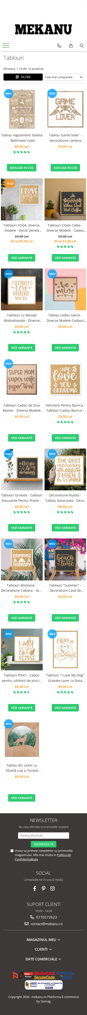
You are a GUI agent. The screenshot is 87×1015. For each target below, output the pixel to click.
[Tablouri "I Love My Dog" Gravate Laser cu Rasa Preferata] (65, 650)
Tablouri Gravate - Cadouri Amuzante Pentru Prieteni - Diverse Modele (21, 498)
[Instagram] (52, 888)
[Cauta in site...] (82, 45)
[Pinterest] (43, 888)
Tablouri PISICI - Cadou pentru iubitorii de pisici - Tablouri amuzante (22, 678)
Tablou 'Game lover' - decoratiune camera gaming (65, 138)
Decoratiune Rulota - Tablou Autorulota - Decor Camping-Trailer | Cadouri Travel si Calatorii (65, 498)
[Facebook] (35, 888)
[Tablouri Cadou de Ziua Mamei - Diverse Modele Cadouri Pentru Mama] (22, 379)
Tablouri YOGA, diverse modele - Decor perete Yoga (22, 228)
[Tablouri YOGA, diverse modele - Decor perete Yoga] (22, 199)
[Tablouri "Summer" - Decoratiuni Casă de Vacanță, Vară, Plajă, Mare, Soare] (65, 559)
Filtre (25, 77)
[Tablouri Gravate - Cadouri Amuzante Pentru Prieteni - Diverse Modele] (22, 470)
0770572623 (46, 917)
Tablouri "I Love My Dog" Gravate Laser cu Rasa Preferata (65, 678)
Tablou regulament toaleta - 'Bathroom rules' (21, 137)
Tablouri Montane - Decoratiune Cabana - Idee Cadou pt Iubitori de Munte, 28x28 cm (21, 588)
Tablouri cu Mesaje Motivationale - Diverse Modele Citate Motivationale (22, 318)
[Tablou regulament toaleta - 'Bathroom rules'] (22, 109)
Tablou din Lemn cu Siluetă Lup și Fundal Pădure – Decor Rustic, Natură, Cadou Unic (21, 768)
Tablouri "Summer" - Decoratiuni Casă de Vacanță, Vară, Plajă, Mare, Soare (65, 588)
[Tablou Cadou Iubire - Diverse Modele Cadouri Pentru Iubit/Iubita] (65, 290)
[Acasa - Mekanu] (44, 29)
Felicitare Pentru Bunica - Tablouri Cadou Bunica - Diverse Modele (65, 408)
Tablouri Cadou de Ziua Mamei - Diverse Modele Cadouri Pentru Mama (22, 408)
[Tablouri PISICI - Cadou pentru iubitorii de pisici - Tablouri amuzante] (22, 650)
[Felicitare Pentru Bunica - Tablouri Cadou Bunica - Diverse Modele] (65, 379)
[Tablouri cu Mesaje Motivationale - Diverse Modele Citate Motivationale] (22, 290)
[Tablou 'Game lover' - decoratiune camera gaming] (65, 109)
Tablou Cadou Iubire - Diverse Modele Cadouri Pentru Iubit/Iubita (65, 318)
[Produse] (6, 46)
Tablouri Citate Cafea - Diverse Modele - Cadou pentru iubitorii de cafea (65, 228)
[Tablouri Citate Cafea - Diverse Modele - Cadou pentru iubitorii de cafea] (65, 199)
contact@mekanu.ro (46, 923)
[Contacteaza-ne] (59, 45)
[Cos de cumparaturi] (71, 45)
